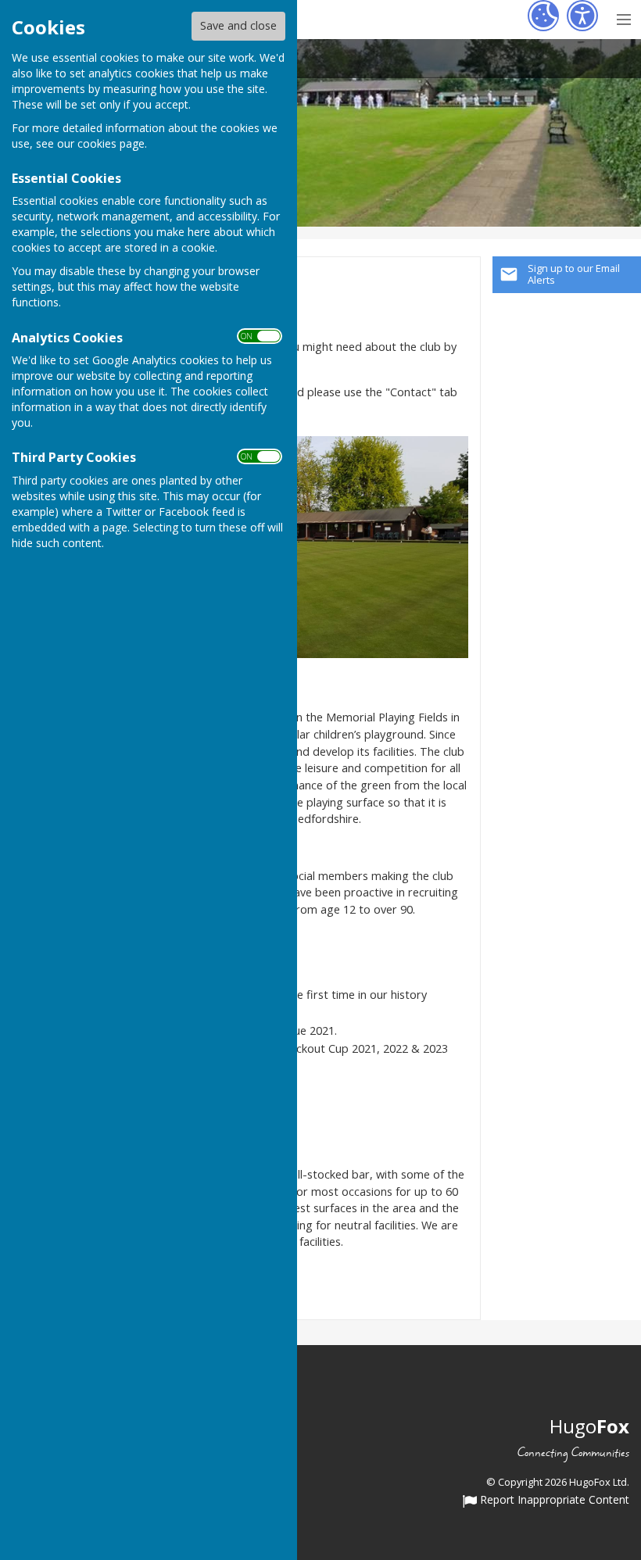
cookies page (111, 143)
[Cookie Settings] (543, 15)
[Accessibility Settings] (582, 15)
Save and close (238, 25)
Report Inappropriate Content (553, 1500)
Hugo (589, 1426)
